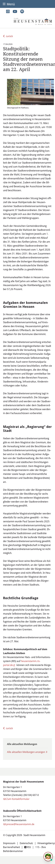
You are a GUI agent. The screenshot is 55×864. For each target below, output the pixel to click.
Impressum (9, 843)
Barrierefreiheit (11, 847)
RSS (28, 847)
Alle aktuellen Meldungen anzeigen (26, 751)
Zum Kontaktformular (17, 798)
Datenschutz (26, 843)
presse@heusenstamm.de (20, 824)
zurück (9, 36)
